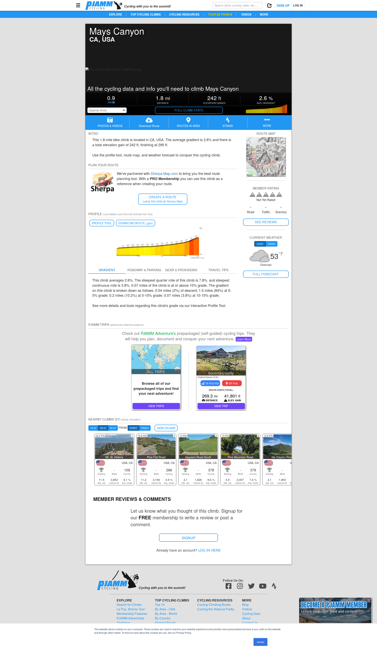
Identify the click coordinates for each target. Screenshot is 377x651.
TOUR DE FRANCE (220, 14)
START (133, 428)
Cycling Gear (251, 614)
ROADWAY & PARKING (144, 270)
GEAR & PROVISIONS (181, 270)
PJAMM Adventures (130, 618)
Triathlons (123, 623)
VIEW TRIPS (156, 406)
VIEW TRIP (221, 406)
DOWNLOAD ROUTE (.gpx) (135, 223)
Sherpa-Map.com (164, 173)
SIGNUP (188, 537)
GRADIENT (107, 270)
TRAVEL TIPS (218, 270)
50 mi (113, 428)
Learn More (244, 339)
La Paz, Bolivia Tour (131, 609)
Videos (247, 609)
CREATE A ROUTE (163, 199)
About (246, 618)
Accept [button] (260, 642)
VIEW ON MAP (166, 428)
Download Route (149, 126)
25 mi (103, 428)
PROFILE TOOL (102, 223)
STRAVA (227, 126)
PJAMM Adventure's (158, 333)
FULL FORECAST (266, 274)
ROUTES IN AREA (188, 126)
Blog (245, 604)
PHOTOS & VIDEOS (110, 126)
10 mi (93, 428)
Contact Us (250, 623)
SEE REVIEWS (266, 222)
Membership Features (132, 614)
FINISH (145, 428)
